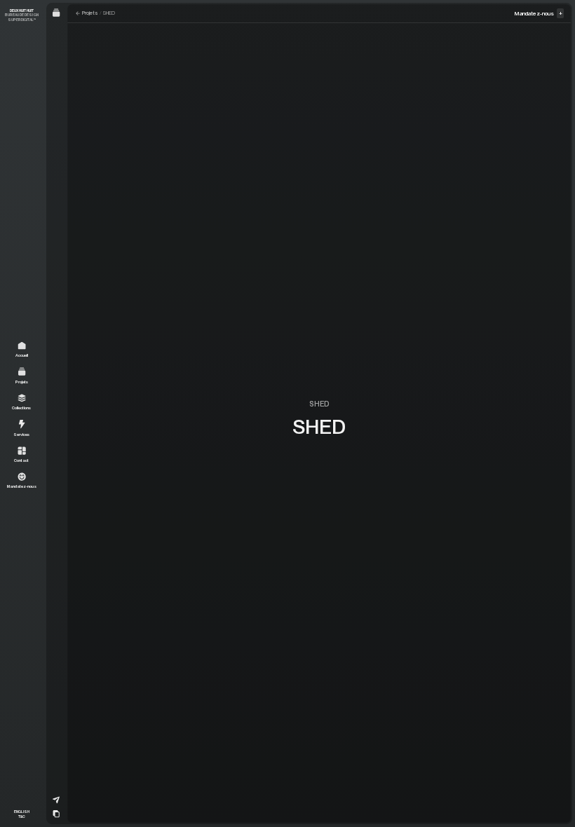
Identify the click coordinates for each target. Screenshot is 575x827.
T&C (21, 816)
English (21, 811)
